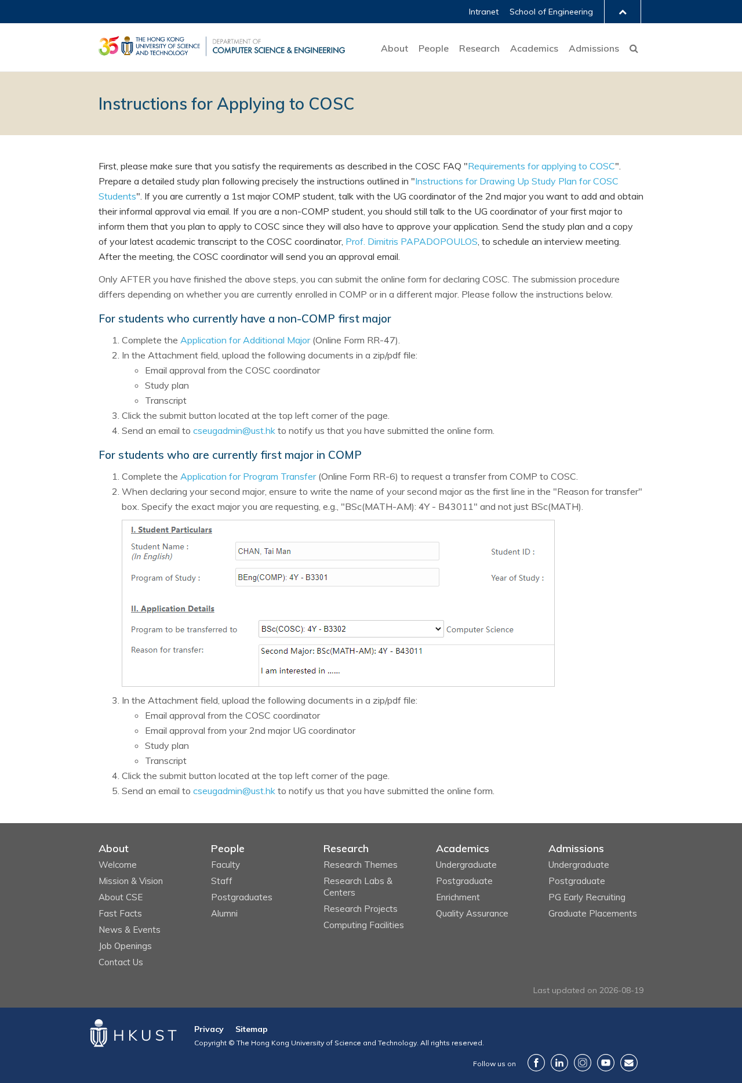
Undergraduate (466, 864)
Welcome (118, 864)
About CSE (121, 897)
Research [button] (479, 48)
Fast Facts (120, 913)
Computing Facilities (363, 924)
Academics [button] (534, 48)
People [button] (434, 48)
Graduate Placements (592, 913)
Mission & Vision (131, 880)
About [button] (394, 48)
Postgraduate (464, 880)
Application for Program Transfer (248, 476)
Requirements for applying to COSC (541, 166)
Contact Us (121, 962)
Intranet (484, 11)
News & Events (130, 929)
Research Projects (360, 908)
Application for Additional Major (245, 340)
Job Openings (125, 945)
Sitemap (251, 1029)
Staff (221, 880)
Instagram (582, 1062)
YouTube (605, 1062)
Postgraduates (241, 897)
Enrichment (458, 897)
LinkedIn (559, 1062)
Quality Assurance (472, 913)
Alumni (224, 913)
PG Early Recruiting (586, 897)
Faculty (225, 864)
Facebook (536, 1062)
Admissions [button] (594, 48)
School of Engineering (551, 11)
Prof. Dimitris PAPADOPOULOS (411, 241)
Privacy (209, 1029)
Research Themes (360, 864)
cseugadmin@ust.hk (234, 430)
